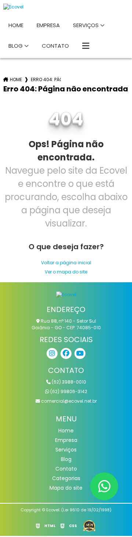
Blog (15, 46)
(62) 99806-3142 (68, 391)
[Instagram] (52, 353)
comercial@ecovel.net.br (68, 401)
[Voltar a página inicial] (66, 294)
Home (15, 25)
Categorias (66, 478)
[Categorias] (86, 46)
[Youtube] (79, 353)
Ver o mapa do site (66, 272)
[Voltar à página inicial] (66, 7)
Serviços (86, 25)
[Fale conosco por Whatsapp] (104, 486)
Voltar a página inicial (66, 263)
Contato (55, 46)
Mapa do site (66, 488)
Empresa (48, 25)
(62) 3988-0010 (68, 382)
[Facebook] (66, 353)
